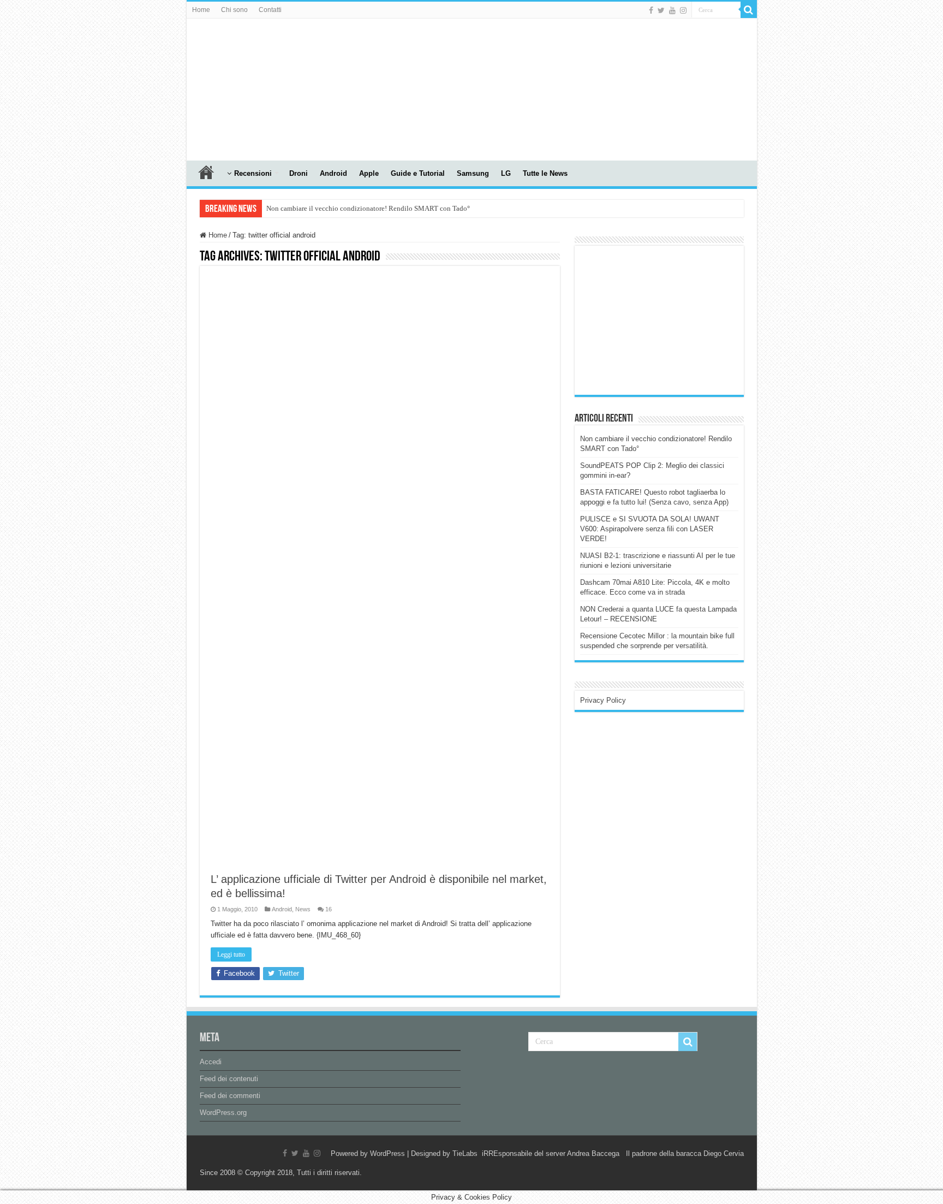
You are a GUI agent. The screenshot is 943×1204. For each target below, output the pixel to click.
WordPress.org (223, 1112)
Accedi (211, 1062)
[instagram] (683, 10)
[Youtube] (672, 10)
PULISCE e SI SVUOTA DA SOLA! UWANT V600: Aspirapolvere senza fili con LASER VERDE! (649, 529)
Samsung (473, 173)
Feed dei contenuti (229, 1079)
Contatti (270, 10)
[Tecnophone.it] (247, 87)
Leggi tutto (231, 954)
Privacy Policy (603, 700)
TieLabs (465, 1153)
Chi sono (234, 10)
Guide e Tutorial (418, 173)
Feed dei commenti (230, 1096)
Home (201, 10)
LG (506, 173)
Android (333, 173)
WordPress (387, 1153)
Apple (369, 173)
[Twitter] (661, 10)
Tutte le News (545, 173)
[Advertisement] (662, 319)
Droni (298, 173)
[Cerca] (749, 10)
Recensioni (253, 173)
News (303, 909)
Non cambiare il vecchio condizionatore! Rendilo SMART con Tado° (368, 208)
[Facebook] (651, 10)
